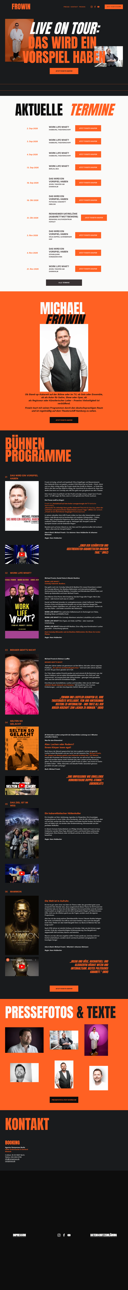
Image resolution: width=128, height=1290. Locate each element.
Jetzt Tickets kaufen (88, 128)
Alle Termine (64, 283)
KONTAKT (74, 7)
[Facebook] (95, 7)
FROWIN (82, 7)
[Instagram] (91, 7)
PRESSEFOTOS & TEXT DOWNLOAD (64, 1100)
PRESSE (67, 7)
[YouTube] (98, 7)
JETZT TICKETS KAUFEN (114, 7)
